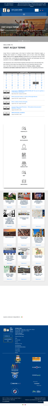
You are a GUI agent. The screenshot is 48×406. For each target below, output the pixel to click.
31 (29, 75)
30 (24, 75)
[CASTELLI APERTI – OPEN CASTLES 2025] (9, 196)
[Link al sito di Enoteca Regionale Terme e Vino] (13, 367)
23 (41, 82)
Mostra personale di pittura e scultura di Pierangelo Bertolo (24, 96)
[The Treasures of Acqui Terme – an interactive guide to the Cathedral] (38, 232)
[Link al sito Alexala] (35, 359)
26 (18, 85)
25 (12, 85)
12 (18, 80)
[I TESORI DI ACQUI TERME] (24, 213)
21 (29, 82)
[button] (1, 29)
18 (12, 82)
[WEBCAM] (24, 269)
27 (6, 75)
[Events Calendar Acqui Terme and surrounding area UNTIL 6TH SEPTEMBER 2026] (9, 213)
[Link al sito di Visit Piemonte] (35, 367)
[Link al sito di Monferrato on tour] (35, 375)
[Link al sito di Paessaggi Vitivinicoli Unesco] (35, 391)
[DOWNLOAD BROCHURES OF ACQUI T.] (38, 196)
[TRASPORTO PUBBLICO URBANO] (24, 251)
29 (18, 75)
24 (6, 85)
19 (18, 82)
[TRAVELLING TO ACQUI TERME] (38, 251)
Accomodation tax (7, 340)
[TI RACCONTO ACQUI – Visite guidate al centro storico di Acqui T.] (9, 251)
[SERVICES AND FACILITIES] (24, 232)
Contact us (7, 336)
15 (35, 80)
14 (29, 80)
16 (41, 80)
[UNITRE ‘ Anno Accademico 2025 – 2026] (9, 269)
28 (12, 75)
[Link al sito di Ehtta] (14, 383)
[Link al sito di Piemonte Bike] (13, 391)
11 (12, 80)
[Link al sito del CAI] (13, 375)
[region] (24, 29)
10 (6, 80)
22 (35, 82)
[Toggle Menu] (24, 14)
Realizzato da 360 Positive (40, 398)
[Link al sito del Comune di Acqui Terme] (16, 359)
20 (24, 82)
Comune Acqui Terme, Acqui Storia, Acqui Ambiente (23, 1)
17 (6, 82)
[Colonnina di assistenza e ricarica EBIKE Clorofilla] (24, 196)
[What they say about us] (38, 269)
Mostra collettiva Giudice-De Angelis (19, 101)
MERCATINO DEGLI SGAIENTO (18, 112)
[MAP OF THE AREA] (38, 213)
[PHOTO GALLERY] (9, 232)
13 (24, 80)
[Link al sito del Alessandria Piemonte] (35, 383)
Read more (9, 226)
